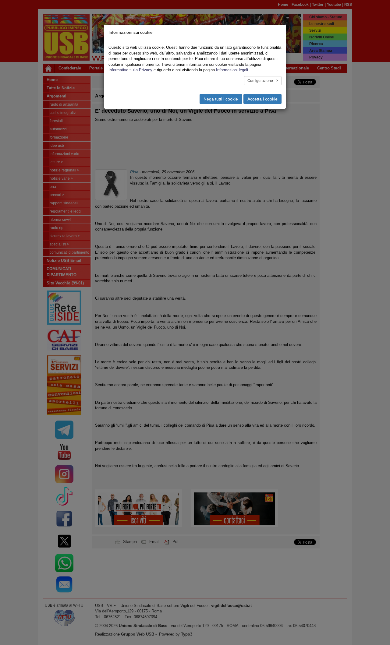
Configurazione (260, 81)
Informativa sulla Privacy (130, 70)
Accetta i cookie (262, 99)
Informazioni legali (232, 70)
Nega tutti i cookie (221, 99)
